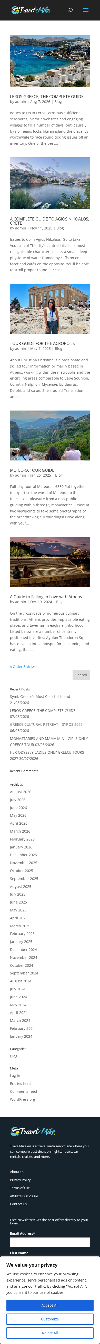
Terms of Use (20, 1187)
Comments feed (23, 1091)
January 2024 (21, 1036)
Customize (50, 1319)
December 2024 (23, 949)
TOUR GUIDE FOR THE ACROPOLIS (42, 343)
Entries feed (20, 1083)
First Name (19, 1253)
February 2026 (22, 839)
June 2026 (18, 807)
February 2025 (22, 933)
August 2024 (20, 981)
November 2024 (23, 957)
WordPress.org (22, 1099)
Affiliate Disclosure (24, 1196)
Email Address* (22, 1233)
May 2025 (18, 910)
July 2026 (17, 799)
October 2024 (21, 965)
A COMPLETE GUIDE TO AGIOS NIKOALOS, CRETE (49, 221)
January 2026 (21, 847)
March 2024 (20, 1020)
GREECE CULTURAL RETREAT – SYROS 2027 (46, 724)
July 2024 (17, 988)
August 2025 (20, 886)
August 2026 (20, 791)
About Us (17, 1171)
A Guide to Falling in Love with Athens (46, 597)
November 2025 (23, 862)
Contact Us (18, 1204)
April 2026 (18, 823)
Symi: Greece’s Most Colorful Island (40, 696)
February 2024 (22, 1028)
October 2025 (21, 870)
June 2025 (18, 902)
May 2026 (18, 815)
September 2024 (24, 973)
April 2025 (18, 918)
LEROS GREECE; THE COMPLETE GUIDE (47, 96)
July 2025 (17, 894)
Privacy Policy (20, 1180)
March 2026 (20, 831)
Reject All (50, 1332)
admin (20, 101)
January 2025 (21, 941)
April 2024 (18, 1012)
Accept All (50, 1305)
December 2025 (23, 854)
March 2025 (20, 925)
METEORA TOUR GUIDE (32, 470)
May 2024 (18, 1004)
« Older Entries (23, 666)
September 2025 (24, 878)
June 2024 (18, 996)
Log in (15, 1075)
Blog (58, 101)
